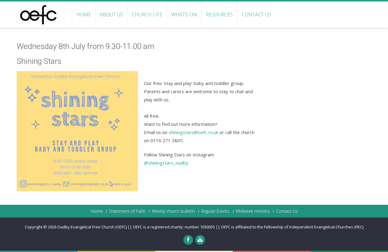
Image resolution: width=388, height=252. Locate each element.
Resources (219, 14)
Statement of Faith (127, 211)
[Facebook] (188, 240)
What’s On (184, 14)
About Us (111, 14)
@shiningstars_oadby (166, 163)
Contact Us (256, 14)
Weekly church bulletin (173, 211)
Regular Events (215, 211)
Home (83, 14)
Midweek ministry (252, 211)
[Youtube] (200, 240)
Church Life (147, 14)
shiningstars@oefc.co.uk (193, 132)
